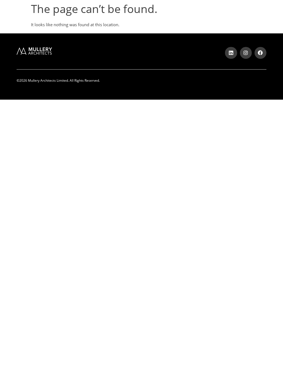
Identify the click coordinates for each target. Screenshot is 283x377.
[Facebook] (260, 53)
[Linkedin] (231, 53)
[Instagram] (246, 53)
